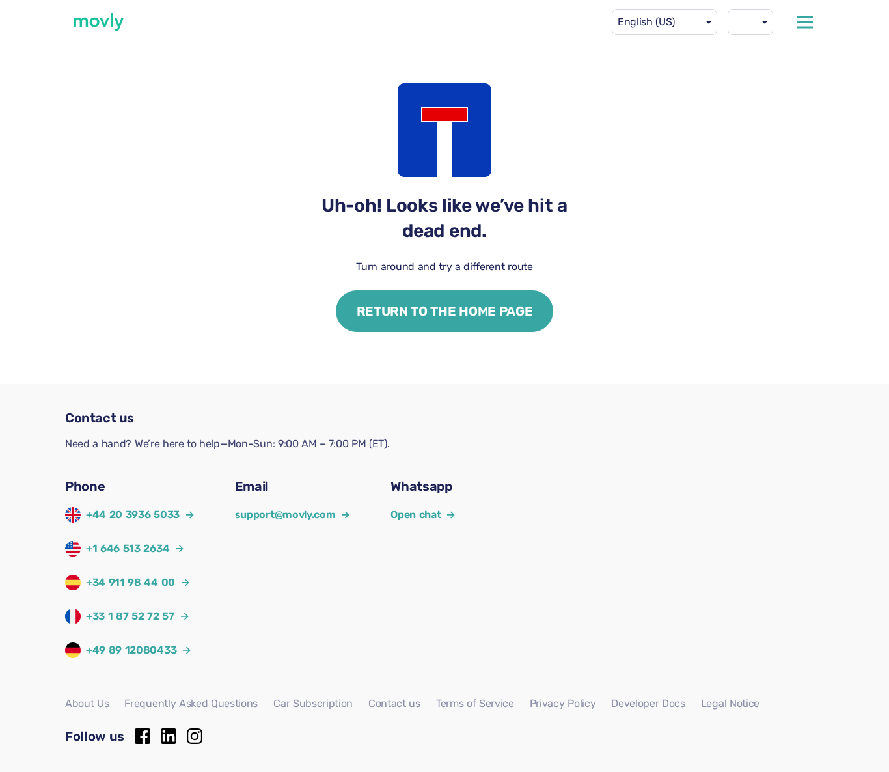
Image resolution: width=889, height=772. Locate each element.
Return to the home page (445, 311)
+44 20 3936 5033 (133, 514)
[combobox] (664, 22)
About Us (87, 703)
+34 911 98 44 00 (130, 582)
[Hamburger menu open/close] (805, 22)
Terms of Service (475, 703)
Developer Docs (648, 703)
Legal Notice (730, 703)
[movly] (99, 22)
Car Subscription (313, 703)
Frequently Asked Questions (191, 703)
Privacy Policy (563, 703)
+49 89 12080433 (131, 650)
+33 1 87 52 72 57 (130, 616)
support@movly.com (292, 514)
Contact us (394, 703)
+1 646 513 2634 (127, 548)
